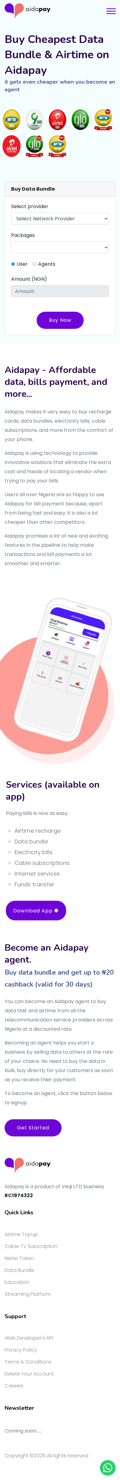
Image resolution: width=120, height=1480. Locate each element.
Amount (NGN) (29, 279)
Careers (14, 1385)
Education (17, 1282)
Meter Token (19, 1258)
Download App (33, 910)
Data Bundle (19, 1270)
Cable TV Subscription (31, 1246)
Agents (46, 264)
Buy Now (60, 320)
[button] (110, 10)
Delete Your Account (29, 1373)
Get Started (33, 1127)
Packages (23, 235)
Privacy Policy (21, 1349)
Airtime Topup (21, 1234)
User (22, 264)
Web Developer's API (29, 1337)
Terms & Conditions (28, 1361)
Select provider (29, 206)
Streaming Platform (28, 1294)
